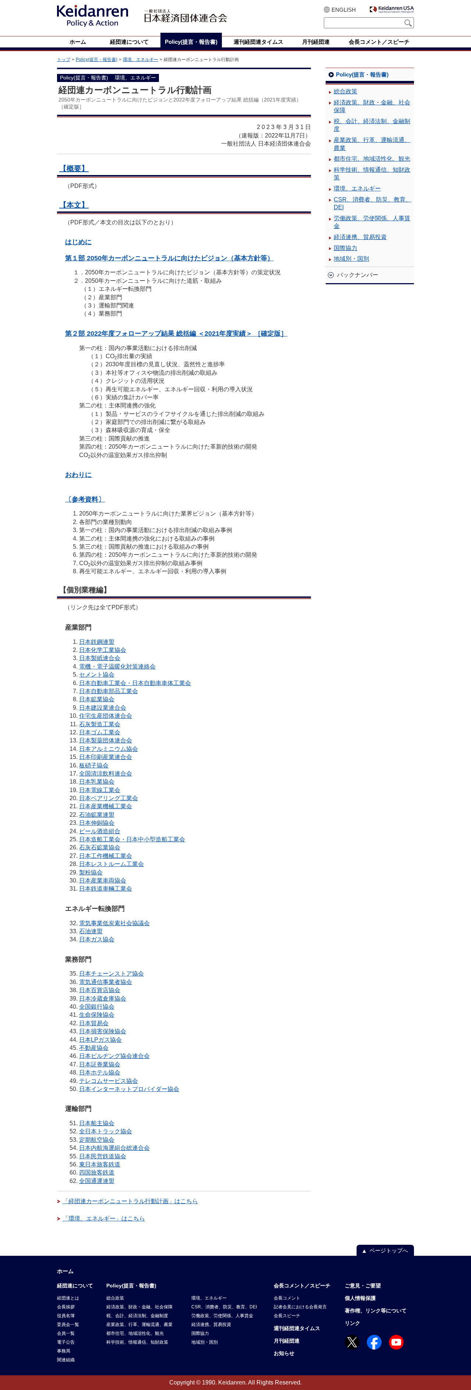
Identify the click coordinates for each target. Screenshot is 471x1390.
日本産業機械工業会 (105, 806)
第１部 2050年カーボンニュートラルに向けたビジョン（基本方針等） (169, 258)
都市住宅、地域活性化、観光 (372, 159)
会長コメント (287, 1298)
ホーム (65, 1271)
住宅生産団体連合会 (105, 716)
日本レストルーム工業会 (111, 864)
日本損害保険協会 (102, 1031)
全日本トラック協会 (105, 1131)
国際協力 (345, 248)
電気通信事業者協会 (105, 982)
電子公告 (66, 1342)
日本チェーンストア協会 (111, 973)
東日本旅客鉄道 (99, 1164)
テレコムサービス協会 (108, 1081)
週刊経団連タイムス (297, 1328)
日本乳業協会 (96, 781)
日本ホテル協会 (99, 1072)
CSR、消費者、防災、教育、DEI (372, 203)
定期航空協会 (96, 1140)
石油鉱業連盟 (96, 815)
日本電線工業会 (99, 790)
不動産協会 (94, 1048)
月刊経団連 (287, 1341)
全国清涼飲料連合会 (105, 773)
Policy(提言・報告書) (96, 59)
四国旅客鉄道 (96, 1172)
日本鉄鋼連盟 (96, 642)
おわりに (78, 474)
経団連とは (68, 1298)
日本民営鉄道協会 (102, 1156)
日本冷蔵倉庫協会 (102, 998)
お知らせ (284, 1353)
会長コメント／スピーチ (302, 1286)
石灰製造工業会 (99, 724)
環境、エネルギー (140, 59)
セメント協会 (96, 674)
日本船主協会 (96, 1123)
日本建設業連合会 (102, 708)
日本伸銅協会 (96, 823)
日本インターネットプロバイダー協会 (129, 1089)
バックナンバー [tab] (357, 275)
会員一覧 (66, 1333)
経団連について (75, 1286)
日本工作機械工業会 (105, 856)
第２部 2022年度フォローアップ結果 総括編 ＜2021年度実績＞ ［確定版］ (176, 333)
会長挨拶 (66, 1306)
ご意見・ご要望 (363, 1286)
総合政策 (345, 91)
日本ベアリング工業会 (108, 798)
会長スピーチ (287, 1315)
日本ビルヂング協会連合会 (114, 1056)
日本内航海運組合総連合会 (114, 1148)
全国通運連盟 (96, 1181)
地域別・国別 (351, 259)
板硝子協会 (94, 765)
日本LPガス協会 (100, 1040)
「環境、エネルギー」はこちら (104, 1218)
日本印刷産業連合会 (105, 757)
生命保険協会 (96, 1015)
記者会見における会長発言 (300, 1306)
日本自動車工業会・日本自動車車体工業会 (135, 683)
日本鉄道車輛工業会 (105, 888)
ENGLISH (344, 10)
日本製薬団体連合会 (105, 740)
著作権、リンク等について (376, 1311)
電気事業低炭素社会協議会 (114, 923)
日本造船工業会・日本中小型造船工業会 (132, 839)
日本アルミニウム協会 (108, 749)
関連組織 (66, 1359)
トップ (63, 59)
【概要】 (74, 168)
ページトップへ (388, 1250)
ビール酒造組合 (99, 831)
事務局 (63, 1351)
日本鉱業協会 (96, 699)
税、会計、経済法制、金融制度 (372, 125)
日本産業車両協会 (102, 880)
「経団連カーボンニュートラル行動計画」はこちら (130, 1201)
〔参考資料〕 (85, 499)
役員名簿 (66, 1315)
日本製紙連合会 (99, 658)
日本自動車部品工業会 (108, 691)
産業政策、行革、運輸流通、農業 (372, 144)
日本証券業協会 (99, 1064)
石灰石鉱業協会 (99, 847)
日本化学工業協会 (102, 650)
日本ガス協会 (96, 939)
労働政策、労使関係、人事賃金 (372, 222)
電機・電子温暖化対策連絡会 (117, 666)
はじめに (78, 242)
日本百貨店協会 (99, 990)
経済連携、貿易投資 (360, 237)
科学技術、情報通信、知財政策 (372, 174)
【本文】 (74, 205)
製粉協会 (91, 872)
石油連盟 (91, 931)
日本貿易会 (94, 1023)
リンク (352, 1323)
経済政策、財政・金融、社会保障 (372, 106)
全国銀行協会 (96, 1007)
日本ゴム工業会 (99, 732)
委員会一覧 (68, 1324)
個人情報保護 (360, 1298)
